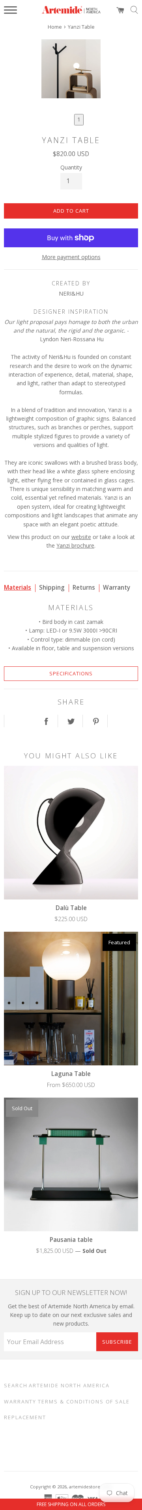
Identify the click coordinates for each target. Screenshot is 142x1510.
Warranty (116, 587)
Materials (17, 587)
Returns (84, 587)
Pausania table (71, 1240)
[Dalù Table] (71, 832)
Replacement (25, 1417)
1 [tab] (78, 119)
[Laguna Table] (71, 998)
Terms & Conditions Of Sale (84, 1402)
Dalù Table (71, 908)
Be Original (61, 1444)
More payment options (71, 257)
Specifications (71, 673)
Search (15, 1386)
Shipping (52, 587)
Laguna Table (71, 1074)
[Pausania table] (71, 1164)
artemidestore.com (90, 1487)
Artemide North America (69, 1386)
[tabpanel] (71, 70)
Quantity (71, 167)
